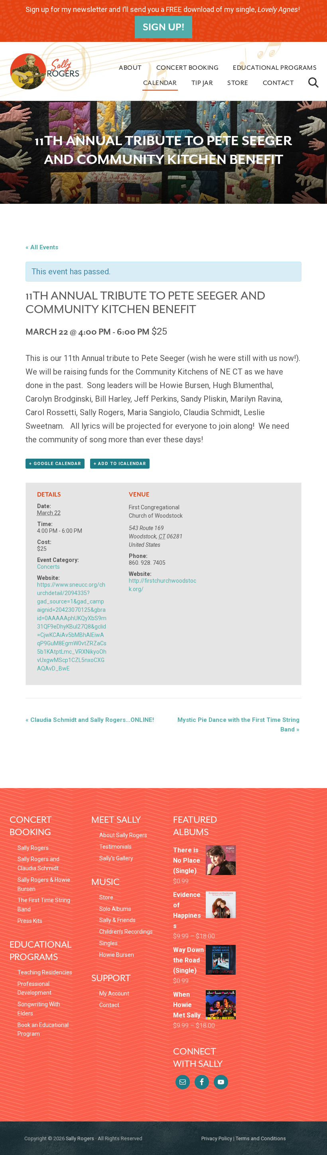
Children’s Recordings (126, 931)
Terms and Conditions (261, 1138)
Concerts (48, 567)
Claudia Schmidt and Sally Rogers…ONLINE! (90, 719)
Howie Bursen (116, 955)
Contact (109, 1005)
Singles (108, 943)
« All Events (42, 247)
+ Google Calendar (55, 463)
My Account (114, 993)
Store (106, 897)
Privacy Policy (216, 1138)
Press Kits (30, 921)
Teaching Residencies (45, 972)
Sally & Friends (117, 920)
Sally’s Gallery (116, 858)
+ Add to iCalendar (120, 463)
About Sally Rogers (123, 835)
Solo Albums (115, 909)
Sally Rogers (33, 848)
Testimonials (115, 847)
